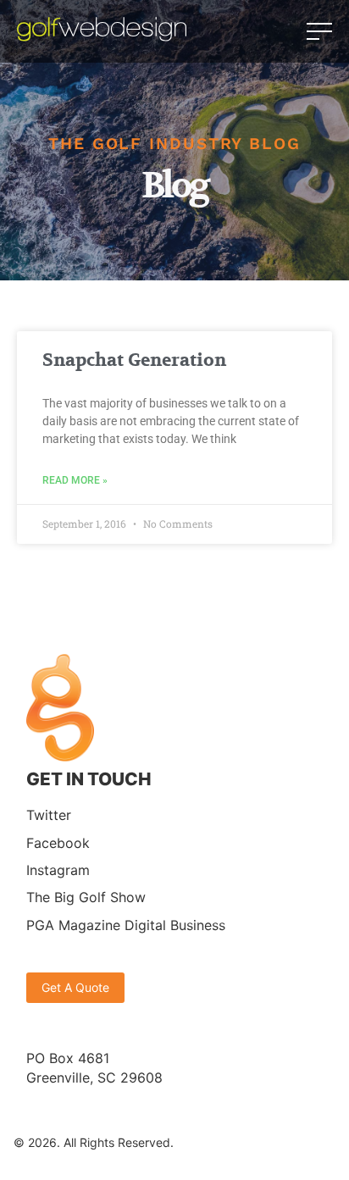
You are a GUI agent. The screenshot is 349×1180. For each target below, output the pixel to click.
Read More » (75, 480)
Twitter (48, 814)
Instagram (58, 869)
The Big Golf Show (86, 897)
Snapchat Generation (134, 360)
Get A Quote (75, 987)
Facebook (58, 842)
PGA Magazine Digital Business (125, 925)
